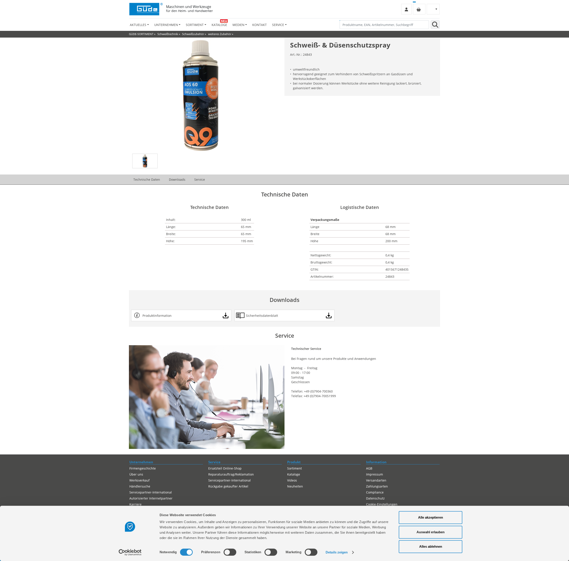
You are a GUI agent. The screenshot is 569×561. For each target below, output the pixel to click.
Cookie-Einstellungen (381, 504)
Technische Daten (146, 179)
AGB (369, 468)
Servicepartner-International (150, 492)
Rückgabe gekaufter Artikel (228, 486)
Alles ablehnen (430, 546)
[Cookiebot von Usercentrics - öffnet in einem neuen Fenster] (130, 552)
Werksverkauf (139, 480)
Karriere (135, 504)
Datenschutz (375, 498)
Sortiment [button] (195, 25)
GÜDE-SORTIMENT (141, 34)
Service (199, 179)
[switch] (230, 552)
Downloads (177, 179)
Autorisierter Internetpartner (150, 498)
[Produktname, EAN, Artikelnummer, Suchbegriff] (435, 24)
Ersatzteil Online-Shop (225, 468)
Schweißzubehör (193, 34)
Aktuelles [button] (138, 25)
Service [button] (278, 25)
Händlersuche (139, 486)
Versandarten (376, 480)
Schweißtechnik (167, 34)
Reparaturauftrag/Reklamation (231, 474)
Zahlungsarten (377, 486)
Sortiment (294, 468)
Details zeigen (337, 552)
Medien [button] (238, 25)
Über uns (136, 474)
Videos (292, 480)
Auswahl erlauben (431, 532)
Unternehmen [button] (166, 25)
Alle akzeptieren (430, 517)
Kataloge (219, 25)
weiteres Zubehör (219, 34)
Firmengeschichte (142, 468)
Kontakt (259, 25)
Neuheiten (295, 486)
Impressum (374, 474)
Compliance (375, 492)
